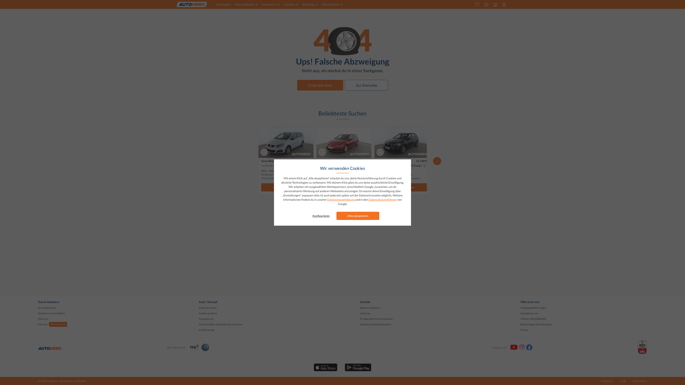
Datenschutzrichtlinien (383, 199)
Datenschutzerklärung (341, 199)
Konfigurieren (321, 215)
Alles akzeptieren (357, 215)
